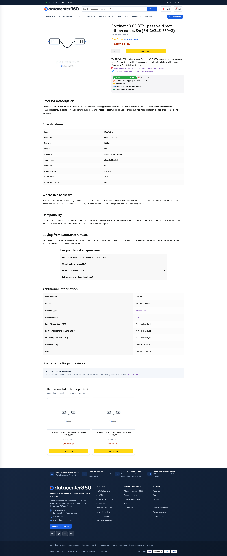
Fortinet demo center (132, 499)
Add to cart (146, 51)
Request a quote (59, 526)
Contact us (128, 508)
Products (49, 17)
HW (137, 317)
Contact (148, 16)
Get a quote (176, 17)
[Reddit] (65, 533)
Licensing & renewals (104, 508)
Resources (122, 17)
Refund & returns (159, 512)
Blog (154, 495)
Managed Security (107, 16)
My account (157, 499)
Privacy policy (158, 516)
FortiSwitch (100, 504)
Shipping (103, 551)
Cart (154, 504)
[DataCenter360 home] (61, 9)
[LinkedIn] (52, 533)
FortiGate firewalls (103, 491)
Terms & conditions (160, 508)
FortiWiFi (99, 495)
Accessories (141, 310)
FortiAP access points (104, 499)
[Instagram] (58, 533)
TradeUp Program (102, 516)
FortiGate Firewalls (66, 16)
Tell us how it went (133, 375)
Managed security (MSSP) (134, 491)
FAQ (125, 504)
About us (156, 491)
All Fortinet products (104, 521)
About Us (136, 17)
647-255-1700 (58, 517)
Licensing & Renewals (87, 16)
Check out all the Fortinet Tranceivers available (134, 71)
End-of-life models (103, 512)
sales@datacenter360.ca (62, 520)
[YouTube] (71, 533)
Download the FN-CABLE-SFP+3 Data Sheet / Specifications (139, 68)
